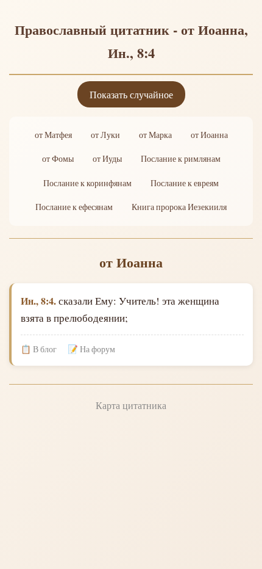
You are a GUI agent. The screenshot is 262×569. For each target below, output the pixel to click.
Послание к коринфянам (87, 183)
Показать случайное (131, 94)
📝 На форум (91, 349)
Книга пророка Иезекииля (179, 206)
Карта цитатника (131, 405)
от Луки (105, 134)
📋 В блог (39, 349)
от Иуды (107, 158)
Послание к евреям (184, 183)
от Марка (155, 134)
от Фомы (58, 158)
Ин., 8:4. (38, 301)
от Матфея (53, 134)
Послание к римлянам (181, 158)
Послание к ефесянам (74, 206)
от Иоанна (209, 134)
